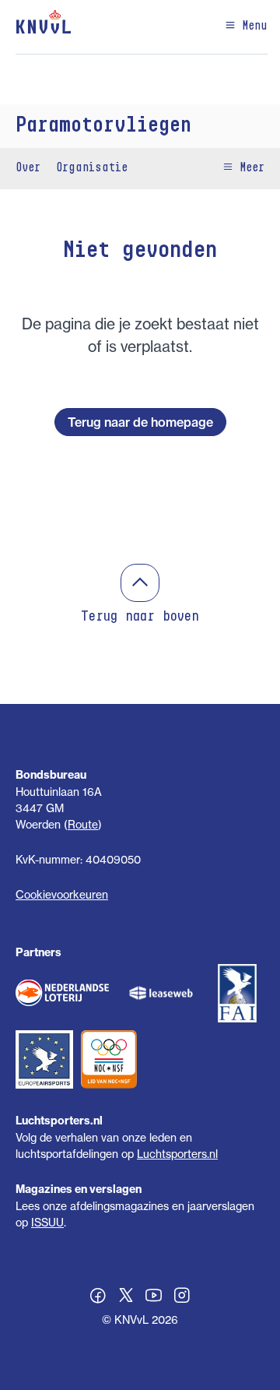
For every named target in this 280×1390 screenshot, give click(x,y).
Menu (252, 26)
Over (28, 168)
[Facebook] (98, 1297)
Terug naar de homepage (140, 422)
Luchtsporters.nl (177, 1153)
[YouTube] (154, 1297)
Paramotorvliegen (103, 126)
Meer (248, 168)
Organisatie (92, 168)
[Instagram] (182, 1297)
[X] (126, 1297)
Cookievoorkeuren (62, 894)
